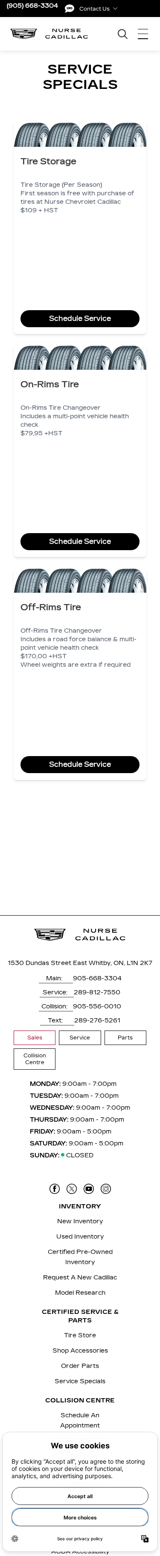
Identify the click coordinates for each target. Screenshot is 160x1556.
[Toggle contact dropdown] (115, 8)
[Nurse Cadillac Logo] (49, 34)
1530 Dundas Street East (47, 963)
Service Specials (80, 1381)
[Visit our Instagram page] (106, 1189)
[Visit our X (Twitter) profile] (72, 1189)
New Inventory (80, 1221)
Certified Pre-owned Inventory (80, 1257)
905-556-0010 (97, 1006)
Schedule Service (80, 318)
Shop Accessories (80, 1350)
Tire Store (80, 1335)
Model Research (80, 1292)
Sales (34, 1038)
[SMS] (69, 8)
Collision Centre (34, 1059)
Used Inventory (80, 1236)
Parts (125, 1038)
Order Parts (80, 1366)
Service (80, 1038)
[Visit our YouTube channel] (89, 1189)
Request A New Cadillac (80, 1277)
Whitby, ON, (107, 963)
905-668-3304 (97, 978)
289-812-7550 (97, 992)
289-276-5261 (97, 1020)
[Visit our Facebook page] (54, 1189)
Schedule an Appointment (80, 1420)
